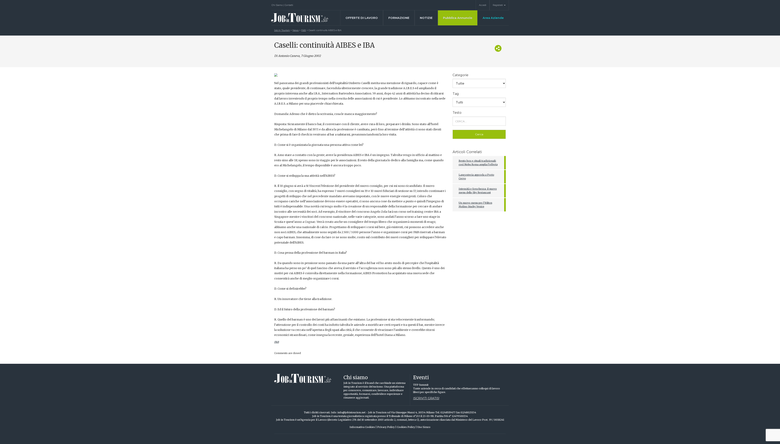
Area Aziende (493, 18)
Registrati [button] (498, 5)
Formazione (398, 18)
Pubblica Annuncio (457, 18)
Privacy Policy (386, 427)
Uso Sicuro (423, 427)
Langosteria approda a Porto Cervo (476, 176)
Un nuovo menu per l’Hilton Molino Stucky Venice (475, 204)
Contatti (289, 5)
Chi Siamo (278, 5)
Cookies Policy (407, 427)
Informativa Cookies (363, 427)
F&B (276, 341)
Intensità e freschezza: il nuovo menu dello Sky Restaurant (478, 190)
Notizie (426, 18)
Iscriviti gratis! (426, 398)
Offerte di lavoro (362, 18)
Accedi (482, 5)
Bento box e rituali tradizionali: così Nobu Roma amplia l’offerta (478, 162)
